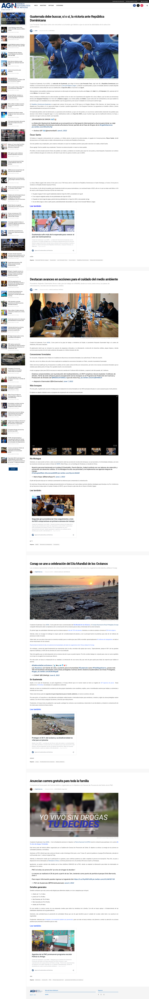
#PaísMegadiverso (99, 668)
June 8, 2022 (62, 131)
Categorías (59, 5)
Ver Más (13, 468)
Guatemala (53, 260)
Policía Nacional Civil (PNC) (83, 842)
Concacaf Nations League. (69, 85)
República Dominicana (82, 260)
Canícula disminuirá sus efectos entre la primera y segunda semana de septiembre (16, 329)
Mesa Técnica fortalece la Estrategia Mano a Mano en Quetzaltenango (15, 396)
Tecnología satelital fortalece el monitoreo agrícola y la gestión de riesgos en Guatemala (16, 223)
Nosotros (43, 5)
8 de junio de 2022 (44, 30)
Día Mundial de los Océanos (47, 761)
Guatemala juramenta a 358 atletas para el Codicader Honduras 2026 (15, 264)
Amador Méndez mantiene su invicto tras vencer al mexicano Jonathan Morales (15, 97)
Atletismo (37, 979)
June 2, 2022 (60, 477)
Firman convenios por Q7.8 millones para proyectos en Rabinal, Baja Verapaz (14, 215)
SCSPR (46, 994)
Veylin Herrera (38, 571)
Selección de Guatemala (96, 260)
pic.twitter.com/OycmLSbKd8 (69, 473)
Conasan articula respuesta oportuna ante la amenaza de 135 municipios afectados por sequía (16, 255)
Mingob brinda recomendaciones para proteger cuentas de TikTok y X (16, 180)
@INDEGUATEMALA (59, 378)
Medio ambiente (60, 761)
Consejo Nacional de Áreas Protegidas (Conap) (105, 624)
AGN (36, 30)
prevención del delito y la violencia (74, 979)
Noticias (51, 5)
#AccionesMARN (51, 473)
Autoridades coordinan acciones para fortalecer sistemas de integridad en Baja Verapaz (16, 405)
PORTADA (60, 289)
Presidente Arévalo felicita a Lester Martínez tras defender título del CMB (15, 54)
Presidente (56, 544)
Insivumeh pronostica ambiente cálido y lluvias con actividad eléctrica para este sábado (13, 135)
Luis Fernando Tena (62, 260)
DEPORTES (51, 30)
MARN (58, 464)
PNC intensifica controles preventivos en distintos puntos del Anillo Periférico (15, 303)
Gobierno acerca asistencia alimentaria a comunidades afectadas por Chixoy (14, 387)
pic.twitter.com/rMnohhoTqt (42, 127)
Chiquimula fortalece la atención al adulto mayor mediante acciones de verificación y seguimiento (16, 422)
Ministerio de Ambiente (46, 544)
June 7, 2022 (68, 381)
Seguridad (64, 789)
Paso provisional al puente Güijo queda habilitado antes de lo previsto (16, 163)
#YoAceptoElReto (38, 473)
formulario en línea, (54, 860)
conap (36, 761)
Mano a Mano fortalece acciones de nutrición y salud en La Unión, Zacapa (16, 105)
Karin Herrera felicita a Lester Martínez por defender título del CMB (16, 63)
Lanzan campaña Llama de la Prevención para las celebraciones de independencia (13, 245)
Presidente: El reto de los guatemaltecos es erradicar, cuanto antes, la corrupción (15, 370)
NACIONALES (67, 571)
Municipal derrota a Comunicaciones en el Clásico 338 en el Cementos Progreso (16, 80)
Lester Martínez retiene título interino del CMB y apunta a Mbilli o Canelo (16, 29)
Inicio (36, 5)
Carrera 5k (44, 979)
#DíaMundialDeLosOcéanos (42, 665)
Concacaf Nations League (41, 260)
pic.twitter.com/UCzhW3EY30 (103, 879)
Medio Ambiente (54, 289)
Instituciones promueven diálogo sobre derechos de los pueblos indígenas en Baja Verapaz (16, 414)
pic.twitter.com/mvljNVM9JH (91, 378)
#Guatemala (83, 668)
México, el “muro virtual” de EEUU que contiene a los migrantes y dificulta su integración (16, 146)
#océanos (38, 668)
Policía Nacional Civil (58, 979)
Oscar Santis (72, 260)
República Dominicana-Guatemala (41, 104)
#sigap (34, 671)
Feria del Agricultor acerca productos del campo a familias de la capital (16, 379)
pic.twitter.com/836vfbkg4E (48, 671)
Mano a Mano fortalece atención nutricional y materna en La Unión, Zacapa (16, 312)
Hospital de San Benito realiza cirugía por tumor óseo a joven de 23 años (16, 114)
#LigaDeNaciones (106, 125)
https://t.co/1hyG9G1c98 (83, 879)
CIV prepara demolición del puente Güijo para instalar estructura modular (16, 123)
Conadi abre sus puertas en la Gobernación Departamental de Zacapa (16, 232)
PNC (50, 979)
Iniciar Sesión (145, 1)
